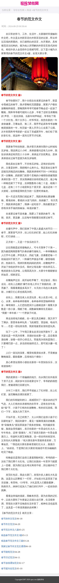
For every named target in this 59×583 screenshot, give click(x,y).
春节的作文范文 (9, 518)
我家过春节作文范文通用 (13, 546)
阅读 (29, 10)
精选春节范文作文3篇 (11, 535)
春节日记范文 (7, 557)
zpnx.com (33, 580)
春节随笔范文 (7, 552)
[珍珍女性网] (29, 4)
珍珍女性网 (18, 10)
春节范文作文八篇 (10, 530)
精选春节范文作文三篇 (12, 541)
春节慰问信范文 (9, 568)
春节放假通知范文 (10, 563)
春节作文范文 (7, 524)
